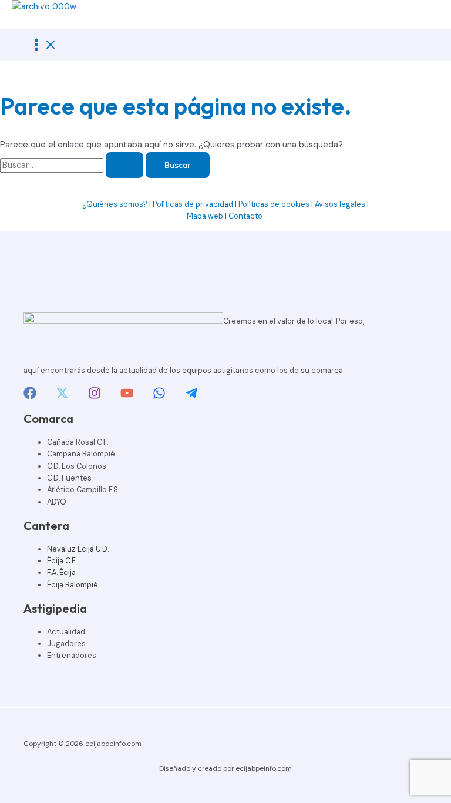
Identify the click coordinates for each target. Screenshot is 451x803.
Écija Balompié (72, 585)
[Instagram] (94, 396)
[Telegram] (191, 396)
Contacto (246, 216)
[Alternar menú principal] (43, 45)
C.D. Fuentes (69, 478)
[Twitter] (62, 396)
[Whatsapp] (159, 396)
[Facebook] (29, 396)
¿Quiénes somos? (114, 204)
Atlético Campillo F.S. (83, 490)
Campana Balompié (81, 454)
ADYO (56, 502)
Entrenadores (71, 655)
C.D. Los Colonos (76, 466)
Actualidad (66, 632)
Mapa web (205, 216)
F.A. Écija (61, 572)
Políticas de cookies (273, 204)
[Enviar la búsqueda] (124, 165)
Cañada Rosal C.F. (77, 442)
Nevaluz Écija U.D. (78, 549)
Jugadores (66, 644)
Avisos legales (340, 204)
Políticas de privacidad (193, 204)
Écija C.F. (61, 561)
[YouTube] (126, 396)
